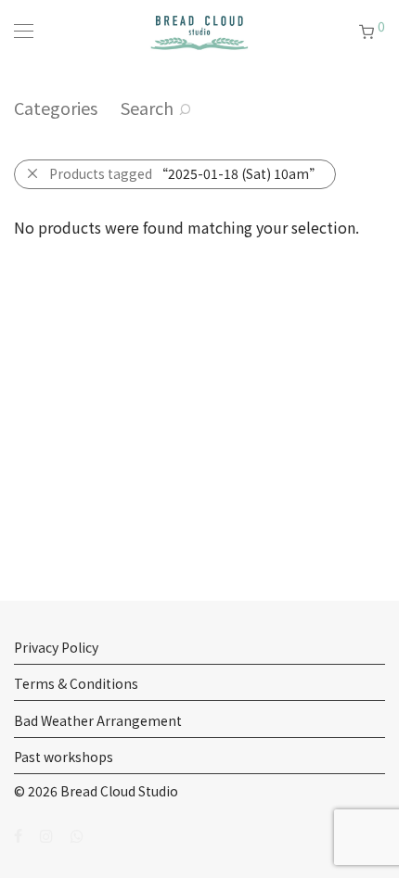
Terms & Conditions (76, 683)
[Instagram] (46, 834)
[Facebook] (18, 834)
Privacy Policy (56, 647)
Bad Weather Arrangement (98, 720)
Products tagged (185, 173)
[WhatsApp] (77, 834)
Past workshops (63, 756)
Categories (55, 107)
